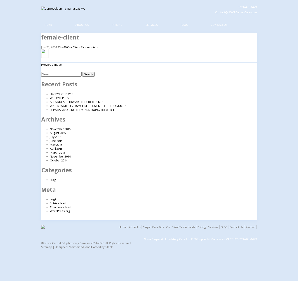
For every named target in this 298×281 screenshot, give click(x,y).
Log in (54, 199)
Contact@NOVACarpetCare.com (236, 12)
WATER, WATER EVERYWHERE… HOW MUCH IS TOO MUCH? (88, 106)
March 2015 (57, 152)
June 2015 (56, 141)
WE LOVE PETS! (59, 98)
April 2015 (56, 149)
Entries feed (58, 203)
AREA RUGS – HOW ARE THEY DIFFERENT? (76, 102)
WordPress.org (60, 211)
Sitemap (250, 227)
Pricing (117, 25)
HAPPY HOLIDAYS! (61, 94)
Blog (53, 180)
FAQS (184, 25)
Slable (109, 247)
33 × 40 (62, 47)
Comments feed (60, 207)
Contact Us (219, 25)
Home (49, 25)
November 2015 (60, 129)
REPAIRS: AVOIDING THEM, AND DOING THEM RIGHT (83, 110)
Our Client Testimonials (82, 47)
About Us (82, 25)
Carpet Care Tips (153, 227)
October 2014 (58, 160)
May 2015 (56, 145)
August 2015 (58, 133)
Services (152, 25)
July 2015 (55, 137)
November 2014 (60, 156)
